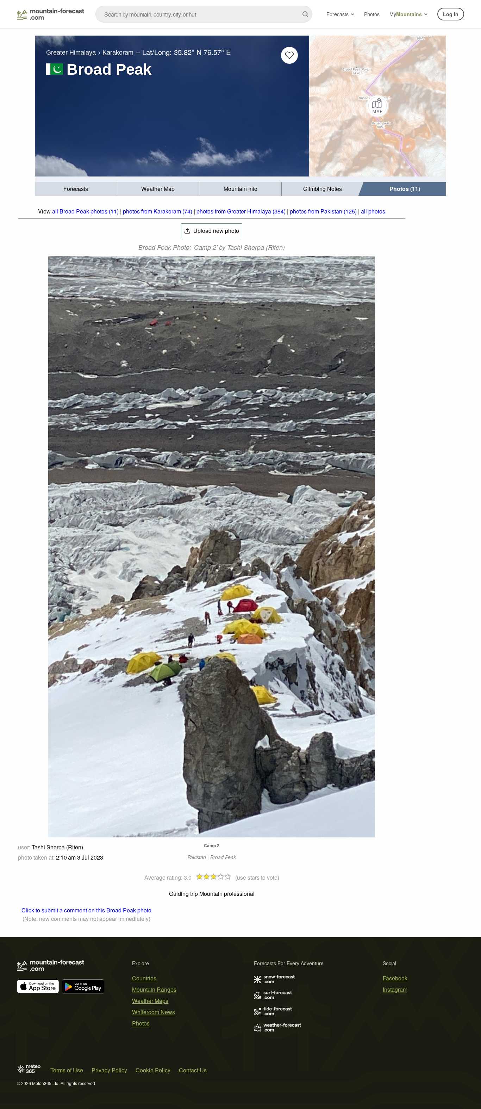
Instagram (395, 989)
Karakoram (117, 52)
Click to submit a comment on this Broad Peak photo (86, 910)
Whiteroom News (153, 1012)
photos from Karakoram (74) (157, 211)
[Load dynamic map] (377, 106)
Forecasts (337, 14)
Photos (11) (404, 189)
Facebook (395, 978)
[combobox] (203, 14)
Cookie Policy (153, 1070)
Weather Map (158, 189)
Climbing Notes (322, 189)
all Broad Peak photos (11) (85, 211)
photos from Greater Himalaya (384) (241, 211)
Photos (372, 14)
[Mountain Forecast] (50, 14)
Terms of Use (66, 1070)
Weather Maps (150, 1001)
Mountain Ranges (154, 989)
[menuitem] (76, 189)
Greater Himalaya (71, 52)
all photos (373, 211)
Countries (144, 978)
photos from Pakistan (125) (323, 211)
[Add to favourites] (289, 55)
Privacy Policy (109, 1070)
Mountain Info (240, 189)
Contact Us (193, 1070)
